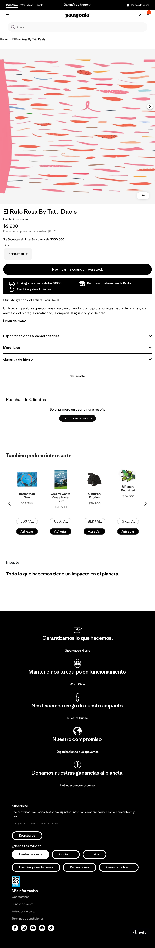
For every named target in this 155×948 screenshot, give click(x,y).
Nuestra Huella (77, 718)
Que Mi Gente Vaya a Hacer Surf (60, 497)
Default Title (18, 254)
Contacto (65, 854)
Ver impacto (77, 376)
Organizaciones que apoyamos (77, 752)
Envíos (94, 854)
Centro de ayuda (30, 854)
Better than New (27, 495)
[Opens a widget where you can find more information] (140, 933)
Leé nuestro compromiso (77, 785)
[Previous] (10, 504)
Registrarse (27, 835)
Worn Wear (26, 5)
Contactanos (20, 897)
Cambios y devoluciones (36, 867)
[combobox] (77, 27)
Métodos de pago (23, 911)
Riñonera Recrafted (128, 488)
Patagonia (12, 5)
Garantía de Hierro (77, 651)
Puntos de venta (140, 5)
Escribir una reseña (77, 418)
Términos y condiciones (28, 919)
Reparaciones (79, 867)
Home (4, 39)
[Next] (145, 504)
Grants (39, 5)
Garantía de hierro (118, 867)
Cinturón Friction (94, 495)
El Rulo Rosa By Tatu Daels (28, 39)
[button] (150, 107)
